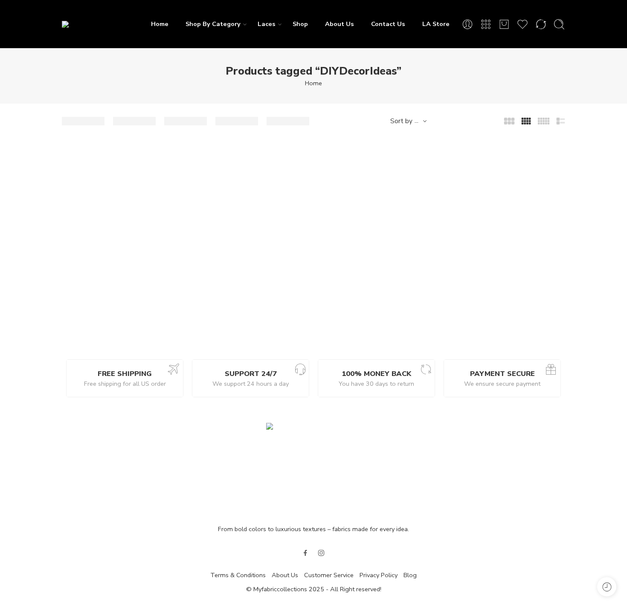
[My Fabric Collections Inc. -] (100, 23)
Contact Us (388, 24)
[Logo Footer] (313, 469)
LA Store (436, 24)
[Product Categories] (486, 24)
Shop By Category (213, 24)
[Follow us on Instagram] (321, 553)
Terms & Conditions (238, 575)
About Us (339, 24)
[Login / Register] (467, 24)
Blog (410, 575)
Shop (300, 24)
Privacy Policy (379, 575)
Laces (267, 24)
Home (159, 24)
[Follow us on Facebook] (305, 552)
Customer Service (329, 575)
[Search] (559, 24)
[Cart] (504, 24)
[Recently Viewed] (606, 586)
